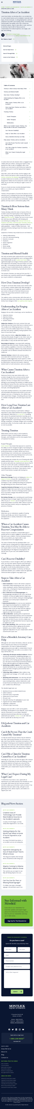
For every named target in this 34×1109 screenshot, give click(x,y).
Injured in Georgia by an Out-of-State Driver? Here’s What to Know (13, 852)
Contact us (18, 716)
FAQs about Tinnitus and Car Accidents (14, 140)
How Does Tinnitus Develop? (12, 95)
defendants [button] (19, 700)
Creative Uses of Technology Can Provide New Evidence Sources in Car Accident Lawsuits (12, 816)
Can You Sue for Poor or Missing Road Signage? (12, 881)
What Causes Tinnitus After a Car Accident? (14, 103)
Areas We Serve (6, 1049)
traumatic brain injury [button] (19, 386)
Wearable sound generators (22, 461)
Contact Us (4, 1058)
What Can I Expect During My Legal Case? (15, 152)
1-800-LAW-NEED (17, 1038)
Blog (2, 1055)
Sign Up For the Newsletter (17, 921)
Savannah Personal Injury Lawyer (9, 1087)
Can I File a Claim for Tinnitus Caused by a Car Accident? (16, 148)
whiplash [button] (19, 165)
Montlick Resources (12, 7)
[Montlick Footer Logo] (17, 1007)
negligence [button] (29, 275)
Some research (5, 446)
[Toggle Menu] (2, 2)
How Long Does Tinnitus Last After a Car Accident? (15, 108)
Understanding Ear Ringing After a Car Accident (14, 98)
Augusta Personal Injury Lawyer (8, 1080)
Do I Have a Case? (6, 39)
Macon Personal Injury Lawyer (8, 1085)
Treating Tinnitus (8, 112)
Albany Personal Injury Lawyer (8, 1082)
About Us (4, 1052)
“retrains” (12, 500)
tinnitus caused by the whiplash (9, 177)
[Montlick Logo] (17, 2)
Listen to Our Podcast (9, 57)
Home (3, 7)
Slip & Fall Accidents (6, 1069)
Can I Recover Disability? (12, 130)
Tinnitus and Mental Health (11, 92)
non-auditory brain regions (24, 301)
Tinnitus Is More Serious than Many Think (15, 88)
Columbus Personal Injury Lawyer (9, 1083)
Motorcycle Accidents (6, 1067)
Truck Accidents (5, 1065)
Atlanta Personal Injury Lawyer (8, 1078)
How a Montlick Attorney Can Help (14, 137)
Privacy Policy (22, 1098)
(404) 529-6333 (19, 1019)
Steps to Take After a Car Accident (15, 133)
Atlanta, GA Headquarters (17, 1022)
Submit (15, 991)
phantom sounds (9, 217)
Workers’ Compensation (7, 1070)
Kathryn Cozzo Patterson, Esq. (23, 35)
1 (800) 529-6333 (20, 1021)
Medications (10, 123)
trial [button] (10, 705)
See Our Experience (8, 49)
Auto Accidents (26, 7)
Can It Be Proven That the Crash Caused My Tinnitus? (16, 143)
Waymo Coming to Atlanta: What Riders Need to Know (13, 867)
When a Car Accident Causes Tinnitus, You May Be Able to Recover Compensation (15, 126)
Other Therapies (11, 119)
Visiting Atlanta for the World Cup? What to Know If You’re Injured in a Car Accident (13, 834)
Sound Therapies (11, 116)
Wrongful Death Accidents (7, 1072)
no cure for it (21, 414)
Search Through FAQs (9, 53)
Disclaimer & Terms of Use (13, 1098)
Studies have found (21, 260)
